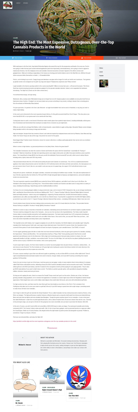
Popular (101, 75)
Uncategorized (51, 387)
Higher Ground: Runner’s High (52, 390)
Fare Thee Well (74, 396)
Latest (101, 72)
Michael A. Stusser (19, 51)
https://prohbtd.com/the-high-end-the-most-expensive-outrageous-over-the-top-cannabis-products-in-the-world (44, 321)
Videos (101, 68)
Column (15, 38)
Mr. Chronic (19, 403)
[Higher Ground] (7, 5)
